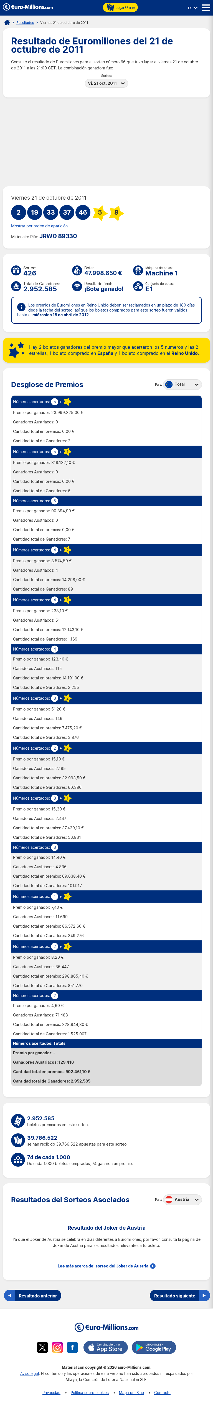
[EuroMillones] (28, 9)
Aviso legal (29, 1373)
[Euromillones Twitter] (42, 1348)
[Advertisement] (106, 142)
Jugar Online (125, 7)
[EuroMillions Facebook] (72, 1348)
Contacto (162, 1392)
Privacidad (51, 1392)
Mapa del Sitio (131, 1392)
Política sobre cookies (90, 1392)
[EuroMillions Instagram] (57, 1348)
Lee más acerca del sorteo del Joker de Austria (103, 1266)
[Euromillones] (7, 22)
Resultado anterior (38, 1296)
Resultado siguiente (174, 1296)
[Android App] (154, 1348)
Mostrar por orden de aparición (39, 226)
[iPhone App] (105, 1348)
